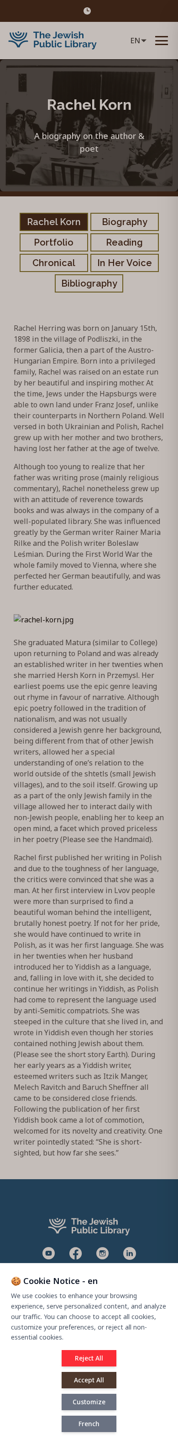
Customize (89, 1401)
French (89, 1423)
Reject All (89, 1358)
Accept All (89, 1380)
